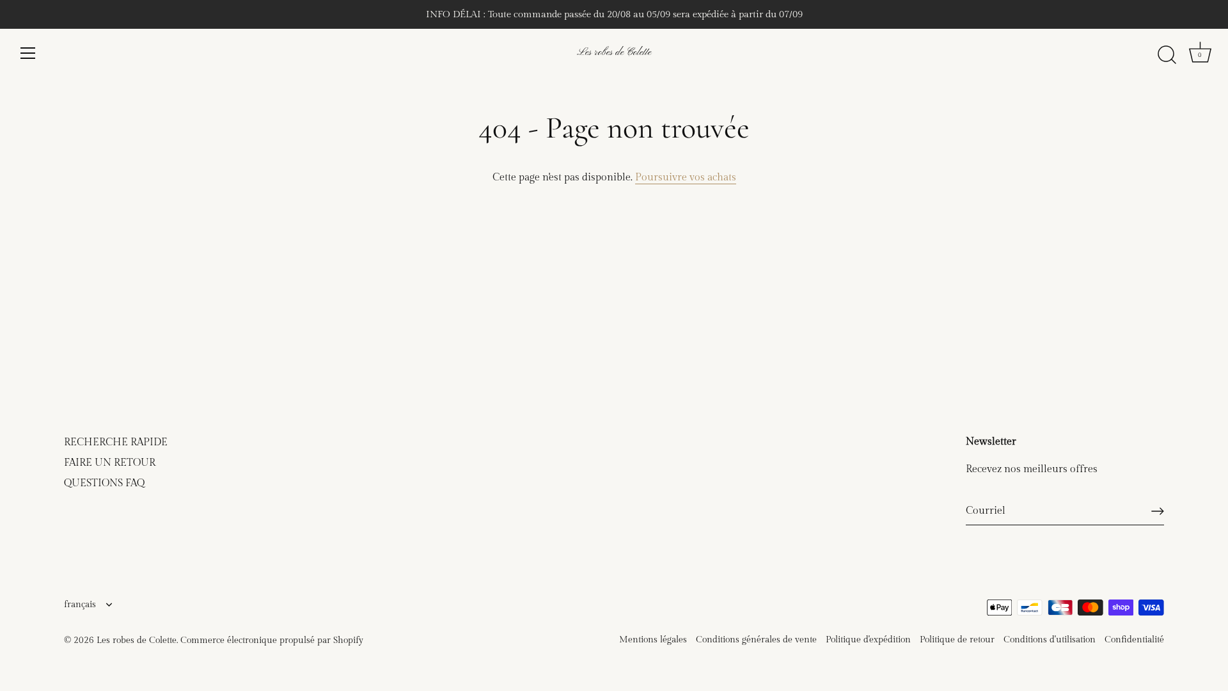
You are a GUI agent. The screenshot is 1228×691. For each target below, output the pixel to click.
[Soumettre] (1157, 511)
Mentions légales (653, 640)
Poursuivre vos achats (685, 177)
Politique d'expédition (868, 640)
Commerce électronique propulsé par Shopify (271, 640)
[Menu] (28, 53)
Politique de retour (957, 640)
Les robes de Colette (614, 52)
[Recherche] (1167, 55)
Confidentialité (1134, 640)
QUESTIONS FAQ (104, 483)
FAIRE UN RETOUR (109, 463)
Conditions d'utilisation (1050, 640)
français (80, 605)
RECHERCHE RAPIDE (116, 442)
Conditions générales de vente (756, 640)
